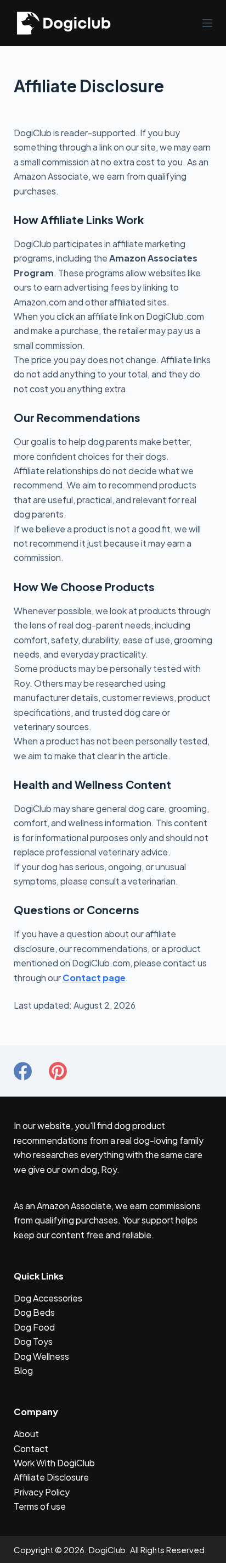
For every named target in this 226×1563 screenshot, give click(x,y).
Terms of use (40, 1506)
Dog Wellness (41, 1356)
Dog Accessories (48, 1298)
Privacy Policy (42, 1492)
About (26, 1433)
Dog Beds (34, 1312)
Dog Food (34, 1327)
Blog (23, 1370)
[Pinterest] (58, 1071)
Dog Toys (33, 1341)
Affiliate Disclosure (51, 1477)
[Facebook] (23, 1071)
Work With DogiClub (54, 1463)
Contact (31, 1448)
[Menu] (207, 23)
